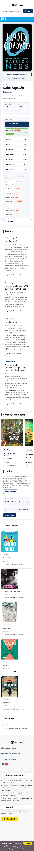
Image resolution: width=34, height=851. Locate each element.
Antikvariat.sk (13, 188)
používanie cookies (10, 759)
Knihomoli (6, 558)
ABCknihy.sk (9, 214)
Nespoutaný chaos (24, 509)
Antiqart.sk (12, 197)
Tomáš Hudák (6, 706)
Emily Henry (6, 561)
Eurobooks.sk (9, 184)
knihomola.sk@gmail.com (12, 753)
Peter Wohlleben (7, 458)
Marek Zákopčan (10, 361)
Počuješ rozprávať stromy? (10, 454)
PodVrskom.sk (13, 206)
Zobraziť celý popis (10, 491)
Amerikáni (6, 703)
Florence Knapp (7, 669)
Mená (5, 665)
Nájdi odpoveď (11, 322)
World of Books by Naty (11, 319)
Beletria (6, 554)
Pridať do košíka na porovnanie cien (17, 74)
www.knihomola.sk (10, 748)
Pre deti (5, 84)
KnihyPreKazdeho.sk (17, 181)
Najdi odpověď (11, 241)
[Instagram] (6, 764)
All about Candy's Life (11, 238)
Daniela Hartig (6, 631)
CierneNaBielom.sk (14, 201)
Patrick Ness (8, 92)
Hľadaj (28, 11)
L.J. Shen (5, 594)
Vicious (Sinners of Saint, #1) (13, 591)
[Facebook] (3, 764)
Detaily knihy (9, 221)
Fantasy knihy (9, 283)
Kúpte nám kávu (11, 819)
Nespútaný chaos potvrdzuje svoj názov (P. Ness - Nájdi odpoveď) (16, 368)
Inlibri (7, 181)
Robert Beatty (30, 458)
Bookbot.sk (12, 210)
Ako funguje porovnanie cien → (17, 78)
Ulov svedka (7, 628)
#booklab (12, 96)
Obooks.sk (12, 193)
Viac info (25, 849)
